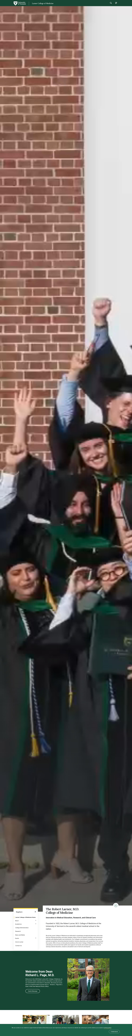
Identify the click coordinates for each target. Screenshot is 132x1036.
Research (18, 931)
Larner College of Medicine (42, 3)
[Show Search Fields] (111, 3)
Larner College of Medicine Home (25, 917)
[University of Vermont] (12, 5)
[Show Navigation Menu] (116, 3)
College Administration (21, 927)
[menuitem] (25, 917)
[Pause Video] (116, 905)
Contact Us (18, 945)
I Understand (114, 1031)
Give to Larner (19, 942)
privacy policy (107, 1027)
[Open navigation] (35, 911)
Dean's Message (32, 991)
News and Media (20, 935)
